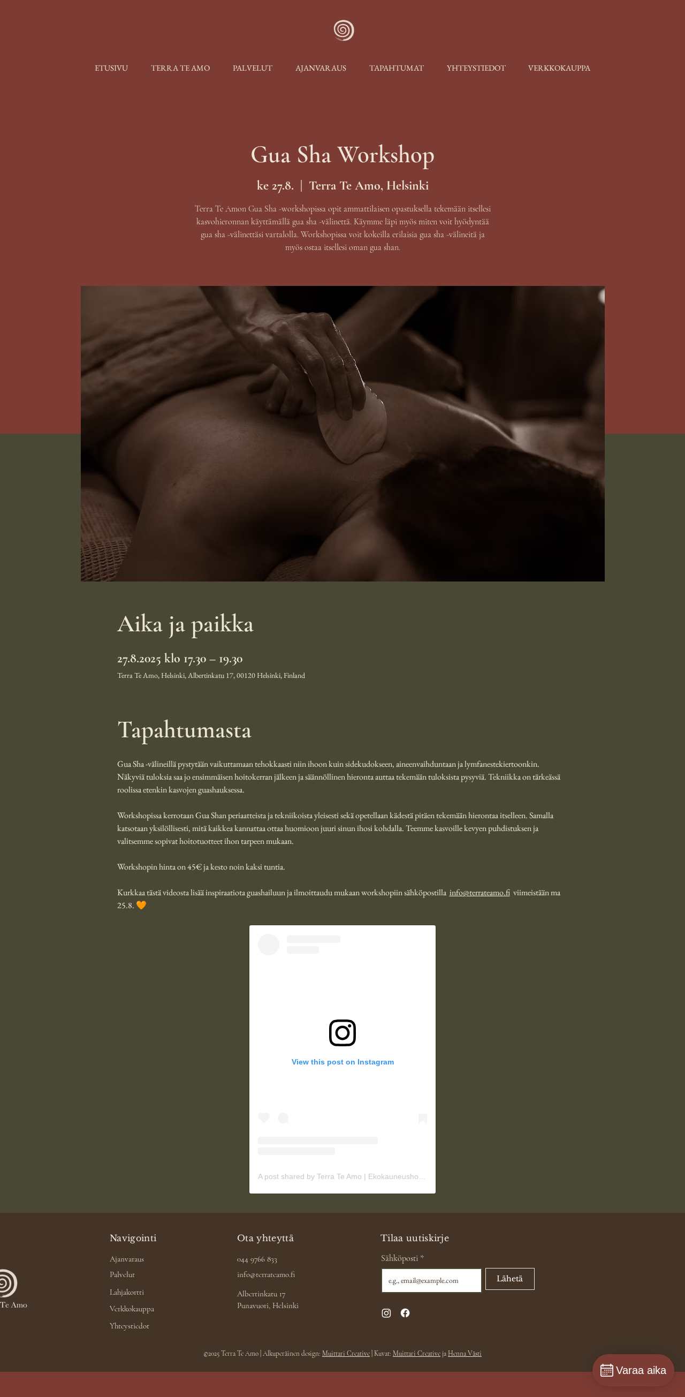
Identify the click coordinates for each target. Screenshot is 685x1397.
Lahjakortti (127, 1292)
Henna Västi (465, 1353)
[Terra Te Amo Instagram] (386, 1313)
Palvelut (122, 1274)
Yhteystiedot (129, 1326)
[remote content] (342, 1059)
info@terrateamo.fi (266, 1274)
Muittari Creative (346, 1353)
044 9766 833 (257, 1259)
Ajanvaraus (127, 1259)
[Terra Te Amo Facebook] (405, 1313)
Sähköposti (402, 1258)
